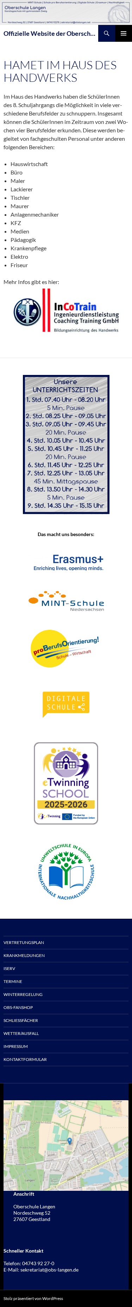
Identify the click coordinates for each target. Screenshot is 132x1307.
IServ (9, 968)
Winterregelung (23, 994)
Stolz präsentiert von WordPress (33, 1298)
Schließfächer (21, 1020)
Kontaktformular (25, 1059)
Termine (13, 981)
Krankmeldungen (24, 955)
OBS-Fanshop (18, 1007)
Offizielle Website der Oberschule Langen (51, 33)
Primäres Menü (123, 33)
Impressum (16, 1046)
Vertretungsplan (24, 942)
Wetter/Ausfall (21, 1033)
